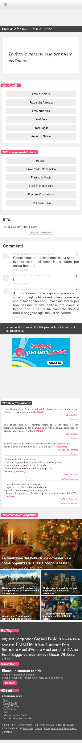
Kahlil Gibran (29, 654)
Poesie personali (70, 478)
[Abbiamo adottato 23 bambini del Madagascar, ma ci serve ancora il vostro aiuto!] (20, 582)
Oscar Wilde (59, 654)
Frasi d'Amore (30, 649)
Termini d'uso (70, 728)
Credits (38, 728)
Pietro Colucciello (70, 474)
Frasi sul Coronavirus (41, 194)
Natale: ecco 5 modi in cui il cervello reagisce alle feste (16, 617)
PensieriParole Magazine (19, 515)
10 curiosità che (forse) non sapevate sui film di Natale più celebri (59, 616)
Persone (74, 419)
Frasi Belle (41, 119)
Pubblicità (28, 728)
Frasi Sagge (41, 128)
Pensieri (41, 160)
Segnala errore (41, 232)
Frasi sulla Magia (41, 177)
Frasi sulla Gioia (41, 203)
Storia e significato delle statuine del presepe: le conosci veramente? (60, 590)
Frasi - (41, 4)
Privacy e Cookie (53, 728)
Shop (5, 711)
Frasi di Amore (41, 94)
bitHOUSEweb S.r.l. (66, 724)
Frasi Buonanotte (49, 644)
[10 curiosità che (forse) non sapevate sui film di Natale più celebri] (61, 608)
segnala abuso (21, 269)
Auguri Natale (47, 638)
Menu (5, 4)
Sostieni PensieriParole (41, 352)
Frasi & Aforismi (13, 226)
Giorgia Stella (72, 415)
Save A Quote (10, 703)
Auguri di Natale (41, 136)
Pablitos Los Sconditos (68, 449)
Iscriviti (9, 683)
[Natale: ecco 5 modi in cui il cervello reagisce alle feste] (20, 608)
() (41, 410)
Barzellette (67, 639)
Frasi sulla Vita (41, 111)
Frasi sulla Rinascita (41, 186)
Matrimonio (42, 654)
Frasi (5, 700)
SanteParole (9, 709)
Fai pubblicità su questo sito (17, 718)
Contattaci (7, 731)
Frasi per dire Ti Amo (60, 649)
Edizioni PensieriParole (15, 714)
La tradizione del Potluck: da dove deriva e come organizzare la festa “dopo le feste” (36, 560)
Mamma (74, 438)
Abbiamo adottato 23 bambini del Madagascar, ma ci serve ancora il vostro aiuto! (20, 590)
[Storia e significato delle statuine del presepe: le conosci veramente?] (61, 582)
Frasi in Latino (30, 226)
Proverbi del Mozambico (41, 169)
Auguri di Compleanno (17, 638)
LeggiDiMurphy (11, 706)
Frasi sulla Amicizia (41, 102)
